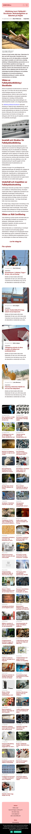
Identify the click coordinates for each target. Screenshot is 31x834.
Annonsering (15, 822)
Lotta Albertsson (17, 382)
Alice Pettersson (17, 18)
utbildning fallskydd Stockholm (11, 104)
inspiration (26, 18)
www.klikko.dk (16, 815)
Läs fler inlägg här (15, 241)
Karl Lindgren (16, 305)
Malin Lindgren (16, 343)
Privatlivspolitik (17, 831)
